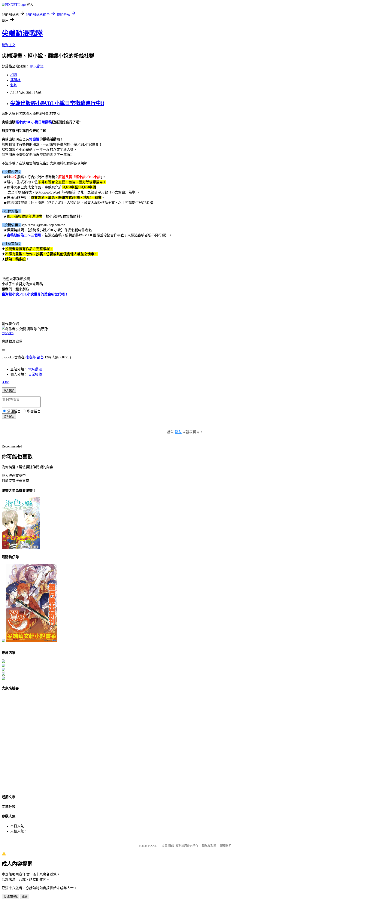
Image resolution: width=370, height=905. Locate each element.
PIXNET (153, 845)
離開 (24, 896)
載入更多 (9, 390)
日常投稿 (35, 374)
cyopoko (7, 333)
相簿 (13, 75)
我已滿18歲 (10, 896)
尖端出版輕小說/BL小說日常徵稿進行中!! (57, 103)
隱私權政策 (209, 845)
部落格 (15, 80)
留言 (40, 357)
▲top (5, 382)
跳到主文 (8, 45)
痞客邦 (30, 357)
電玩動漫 (37, 66)
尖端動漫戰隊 (22, 33)
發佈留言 (9, 416)
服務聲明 (225, 845)
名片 (13, 85)
